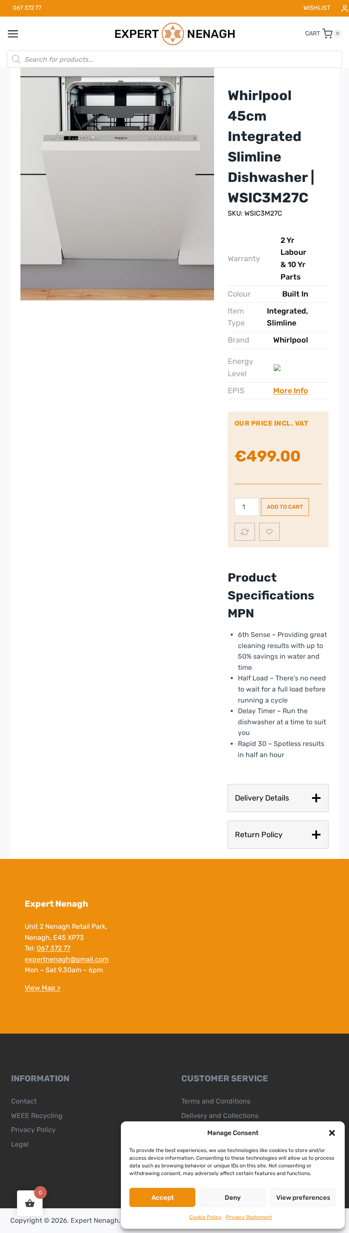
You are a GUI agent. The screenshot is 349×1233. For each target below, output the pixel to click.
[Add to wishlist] (269, 532)
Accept (163, 1197)
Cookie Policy (205, 1217)
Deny (233, 1197)
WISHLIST (316, 8)
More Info (290, 390)
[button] (332, 1133)
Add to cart (285, 507)
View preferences (303, 1197)
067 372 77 (53, 948)
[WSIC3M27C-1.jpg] (117, 184)
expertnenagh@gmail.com (67, 959)
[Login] (344, 8)
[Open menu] (17, 33)
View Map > (42, 988)
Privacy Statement (249, 1217)
